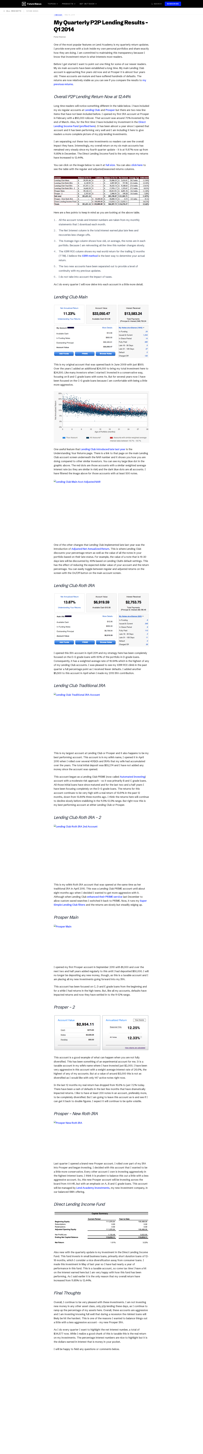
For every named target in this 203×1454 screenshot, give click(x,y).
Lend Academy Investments (93, 1187)
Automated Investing (132, 776)
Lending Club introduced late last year (103, 449)
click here (137, 165)
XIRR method (90, 255)
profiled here (87, 126)
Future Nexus (34, 3)
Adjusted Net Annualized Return (90, 548)
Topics (52, 4)
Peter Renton (60, 37)
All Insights (13, 11)
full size (110, 165)
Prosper (110, 110)
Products (67, 4)
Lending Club (92, 110)
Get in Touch (87, 4)
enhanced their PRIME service (104, 896)
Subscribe (173, 4)
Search (158, 4)
